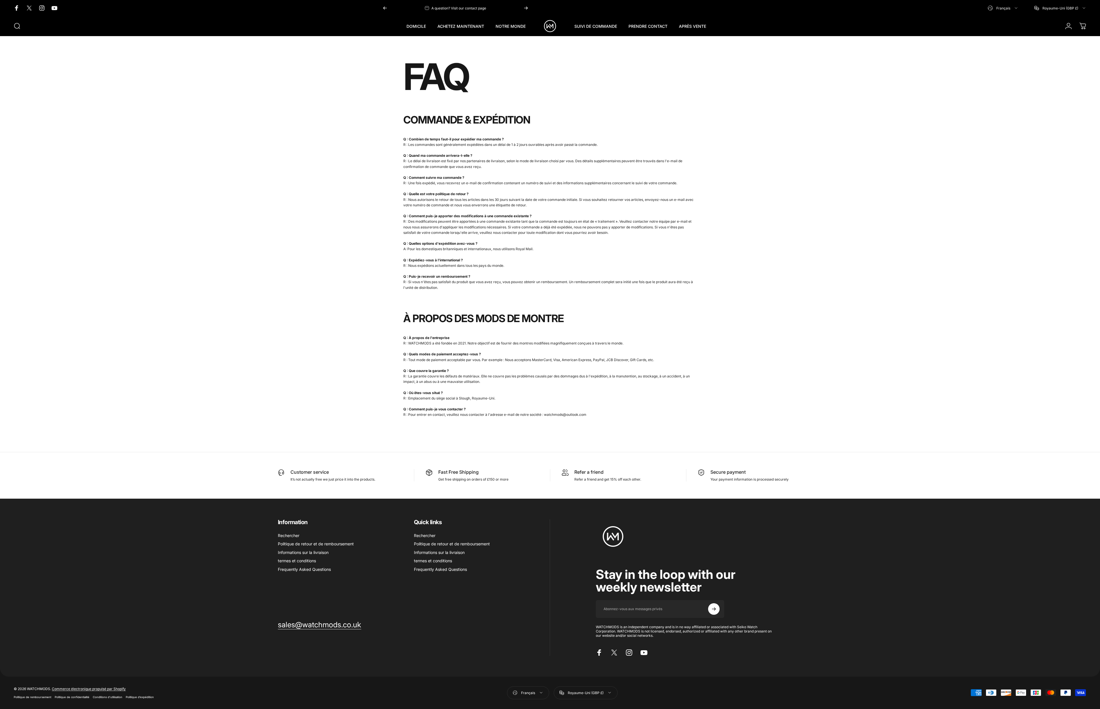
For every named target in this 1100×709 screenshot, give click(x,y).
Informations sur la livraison (303, 552)
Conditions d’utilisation (107, 697)
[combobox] (1003, 8)
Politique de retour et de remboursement (316, 543)
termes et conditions (297, 560)
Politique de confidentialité (72, 697)
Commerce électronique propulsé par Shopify (89, 689)
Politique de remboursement (32, 697)
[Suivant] (526, 8)
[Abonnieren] (714, 609)
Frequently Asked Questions (304, 569)
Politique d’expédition (140, 697)
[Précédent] (385, 8)
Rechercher (288, 535)
